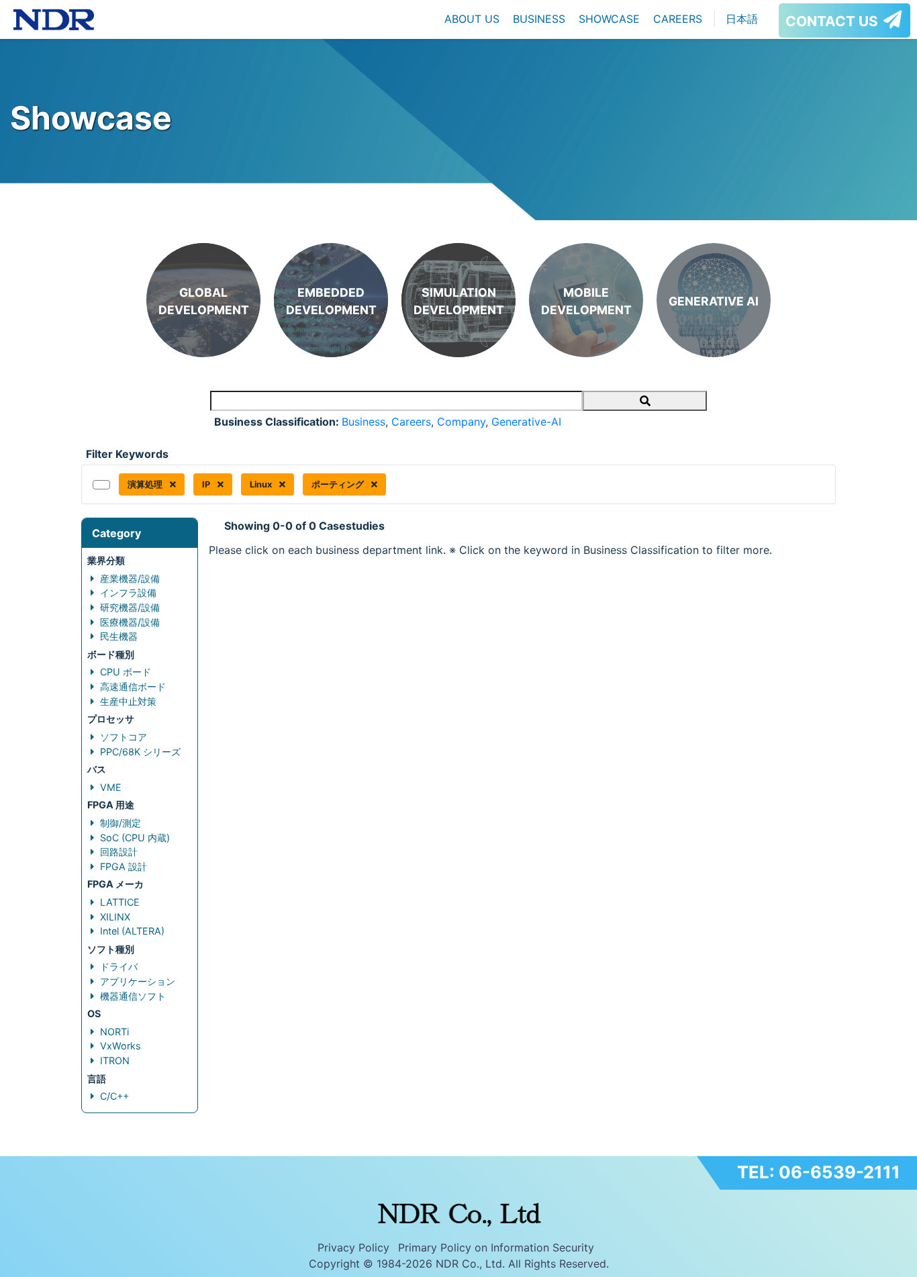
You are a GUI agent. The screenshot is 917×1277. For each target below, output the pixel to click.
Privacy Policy (353, 1247)
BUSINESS (539, 19)
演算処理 (146, 484)
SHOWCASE (609, 19)
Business (363, 421)
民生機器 (119, 636)
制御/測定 (120, 823)
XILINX (115, 917)
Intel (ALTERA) (132, 931)
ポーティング (338, 484)
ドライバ (119, 966)
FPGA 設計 (123, 866)
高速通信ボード (133, 686)
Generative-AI (526, 421)
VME (111, 787)
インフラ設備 (128, 592)
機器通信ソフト (133, 996)
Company (461, 421)
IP (207, 484)
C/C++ (114, 1096)
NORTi (114, 1031)
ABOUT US (471, 19)
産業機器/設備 (130, 578)
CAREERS (677, 19)
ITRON (115, 1060)
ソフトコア (123, 737)
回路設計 (119, 851)
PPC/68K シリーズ (140, 751)
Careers (411, 421)
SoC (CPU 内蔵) (135, 837)
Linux (262, 484)
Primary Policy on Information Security (496, 1247)
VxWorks (120, 1045)
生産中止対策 (128, 701)
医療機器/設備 (130, 622)
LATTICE (120, 902)
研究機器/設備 (130, 607)
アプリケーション (137, 981)
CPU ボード (125, 671)
